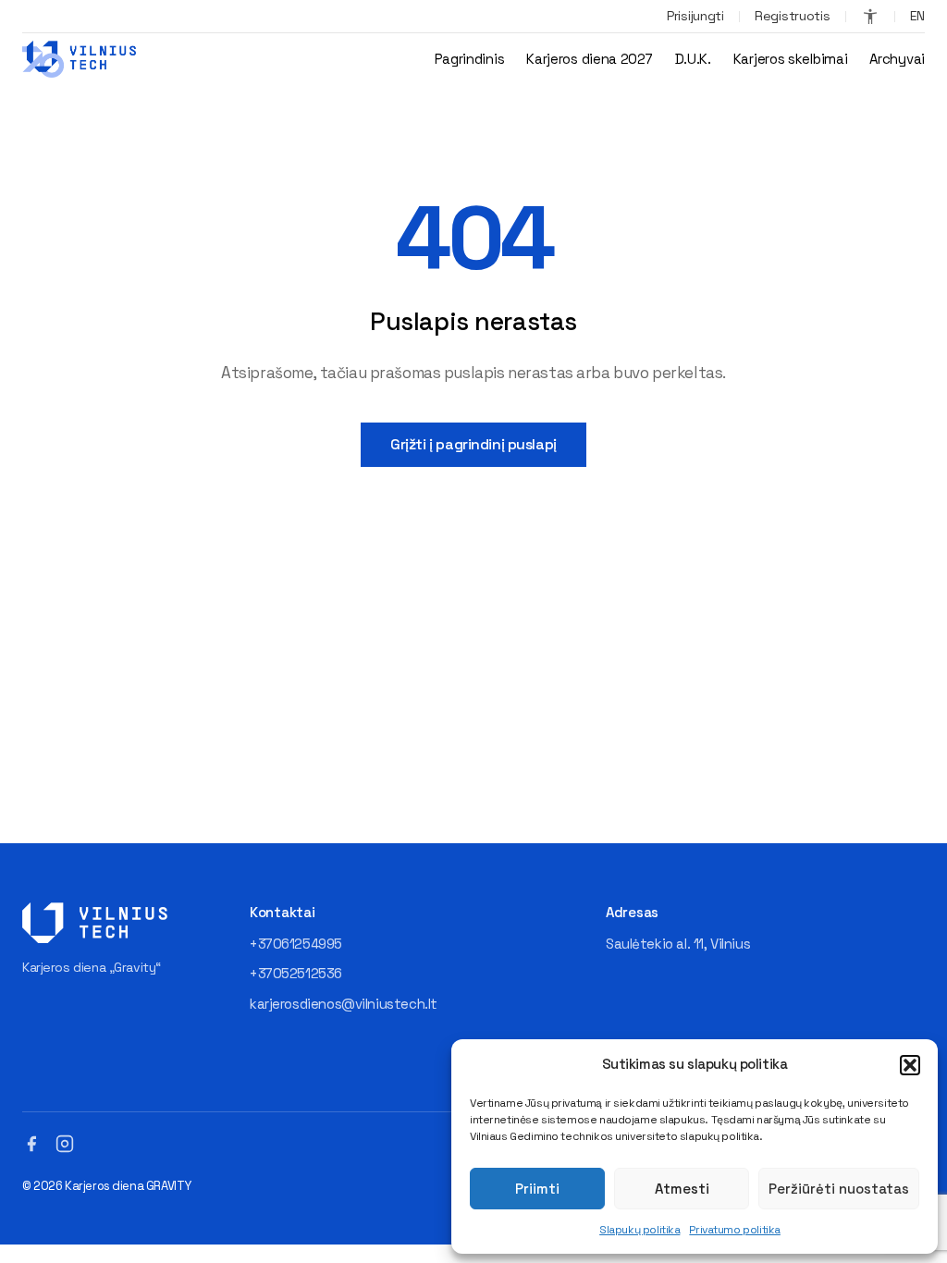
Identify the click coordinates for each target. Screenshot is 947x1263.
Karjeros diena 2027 (589, 58)
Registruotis (792, 15)
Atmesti (682, 1188)
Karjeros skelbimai (790, 58)
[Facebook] (31, 1143)
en (917, 15)
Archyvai (897, 58)
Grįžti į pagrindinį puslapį (473, 444)
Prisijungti (695, 15)
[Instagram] (64, 1143)
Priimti (537, 1188)
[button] (910, 1065)
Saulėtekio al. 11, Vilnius (678, 943)
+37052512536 (296, 973)
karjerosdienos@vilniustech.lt (343, 1003)
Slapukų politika (639, 1229)
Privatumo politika (734, 1229)
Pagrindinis (470, 58)
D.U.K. (693, 58)
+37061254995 (296, 943)
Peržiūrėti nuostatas (839, 1188)
